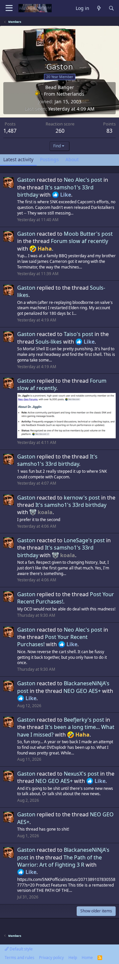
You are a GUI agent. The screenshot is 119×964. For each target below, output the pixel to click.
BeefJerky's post (84, 719)
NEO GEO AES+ (82, 691)
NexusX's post (81, 773)
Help (72, 957)
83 (109, 130)
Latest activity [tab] (18, 159)
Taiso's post (78, 334)
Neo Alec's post (83, 179)
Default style (21, 949)
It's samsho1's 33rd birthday (57, 460)
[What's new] (99, 8)
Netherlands (70, 94)
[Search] (111, 8)
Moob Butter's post (88, 233)
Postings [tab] (49, 159)
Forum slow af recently (79, 241)
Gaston (26, 179)
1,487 (10, 130)
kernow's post (82, 497)
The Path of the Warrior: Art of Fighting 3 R (59, 861)
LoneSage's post (84, 540)
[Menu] (9, 8)
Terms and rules (19, 957)
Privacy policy (51, 957)
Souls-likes (48, 341)
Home (87, 957)
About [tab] (72, 159)
